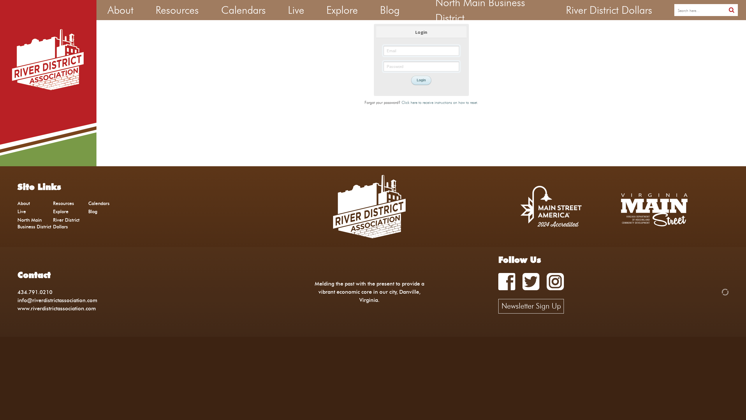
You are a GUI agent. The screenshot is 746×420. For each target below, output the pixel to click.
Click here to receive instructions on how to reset (439, 102)
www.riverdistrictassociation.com (56, 308)
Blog (92, 211)
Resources (63, 203)
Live (21, 211)
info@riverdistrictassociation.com (57, 300)
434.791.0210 (34, 292)
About (23, 203)
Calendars (99, 203)
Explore (60, 211)
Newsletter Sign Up (531, 306)
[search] (731, 10)
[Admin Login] (715, 291)
